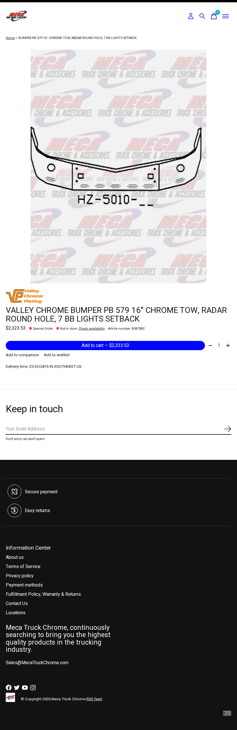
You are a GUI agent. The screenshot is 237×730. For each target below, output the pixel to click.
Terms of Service (23, 566)
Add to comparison (22, 355)
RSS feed (94, 699)
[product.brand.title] (118, 296)
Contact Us (17, 603)
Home (10, 38)
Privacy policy (20, 575)
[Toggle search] (202, 16)
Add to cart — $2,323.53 (105, 345)
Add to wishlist (57, 355)
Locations (15, 612)
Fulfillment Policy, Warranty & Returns (43, 594)
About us (15, 557)
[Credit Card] (227, 715)
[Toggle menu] (225, 16)
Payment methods (24, 585)
